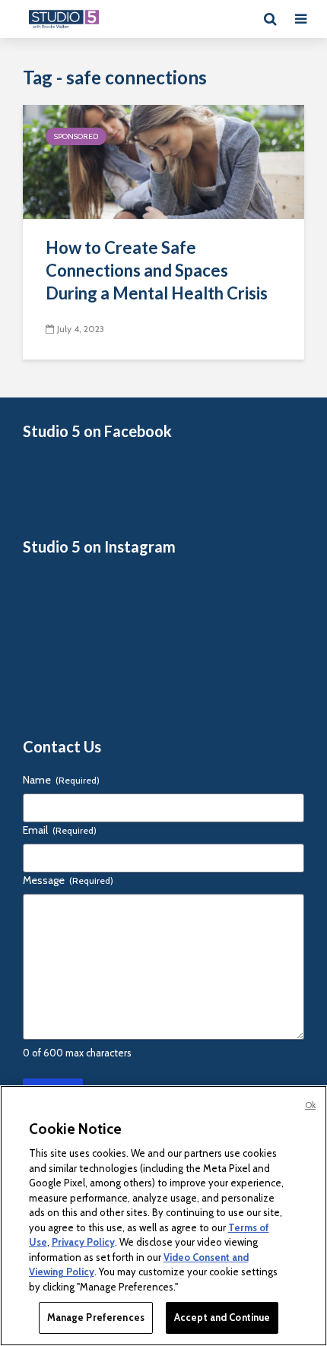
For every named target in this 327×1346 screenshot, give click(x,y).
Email (60, 830)
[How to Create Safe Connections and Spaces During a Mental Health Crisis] (163, 161)
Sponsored (76, 136)
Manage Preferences (95, 1317)
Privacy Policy (83, 1242)
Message (68, 880)
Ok (310, 1105)
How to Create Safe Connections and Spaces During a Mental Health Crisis (157, 270)
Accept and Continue (222, 1317)
